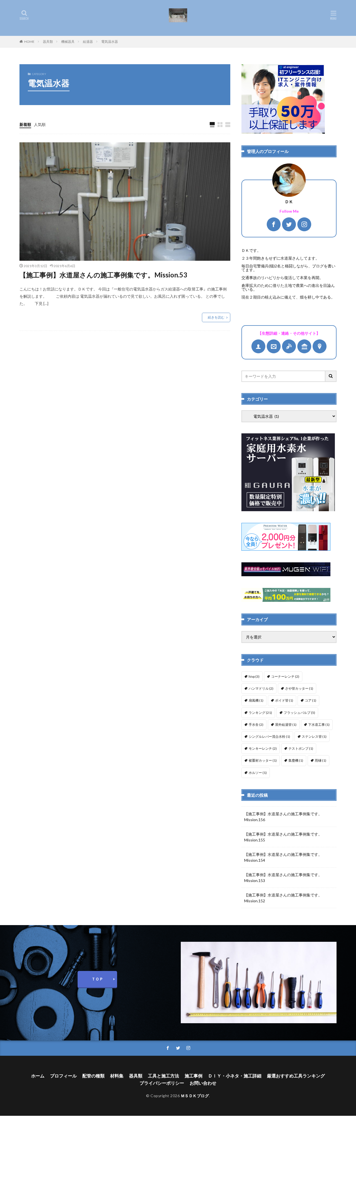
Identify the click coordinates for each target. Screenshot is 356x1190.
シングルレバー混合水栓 (269, 736)
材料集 (116, 1075)
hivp (254, 676)
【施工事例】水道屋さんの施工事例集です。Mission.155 (283, 837)
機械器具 (68, 41)
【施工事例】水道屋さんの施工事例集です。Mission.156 (283, 816)
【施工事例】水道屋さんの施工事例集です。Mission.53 (103, 275)
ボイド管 (284, 700)
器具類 (48, 41)
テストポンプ (300, 748)
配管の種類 (93, 1075)
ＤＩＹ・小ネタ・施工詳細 (234, 1075)
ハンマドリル (261, 688)
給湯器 (88, 41)
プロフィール (63, 1075)
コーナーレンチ (285, 676)
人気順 (40, 124)
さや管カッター (299, 688)
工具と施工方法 (163, 1075)
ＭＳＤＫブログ (195, 1095)
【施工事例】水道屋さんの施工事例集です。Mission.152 (283, 898)
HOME (29, 41)
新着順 (25, 124)
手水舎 (256, 724)
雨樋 (320, 760)
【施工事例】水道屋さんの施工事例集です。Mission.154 (283, 857)
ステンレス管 (314, 736)
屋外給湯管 (285, 724)
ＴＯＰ (97, 979)
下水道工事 (319, 724)
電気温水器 (109, 41)
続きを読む (216, 317)
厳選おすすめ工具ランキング (296, 1075)
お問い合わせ (203, 1082)
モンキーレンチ (263, 748)
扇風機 (256, 700)
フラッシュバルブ (299, 712)
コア (310, 700)
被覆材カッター (263, 760)
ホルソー (258, 773)
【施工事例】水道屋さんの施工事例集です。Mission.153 (283, 877)
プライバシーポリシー (162, 1082)
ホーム (37, 1075)
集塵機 (295, 760)
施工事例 (193, 1075)
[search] (331, 376)
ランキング (260, 712)
